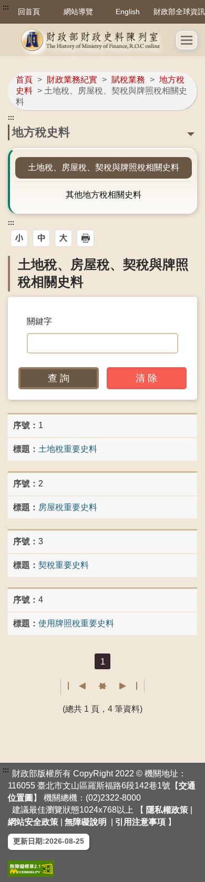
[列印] (85, 238)
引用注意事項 (140, 821)
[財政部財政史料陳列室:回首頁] (92, 40)
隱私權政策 (167, 809)
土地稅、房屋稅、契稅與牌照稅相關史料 (103, 167)
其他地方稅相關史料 (103, 194)
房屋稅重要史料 (67, 507)
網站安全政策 (33, 821)
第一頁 (77, 686)
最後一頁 (128, 686)
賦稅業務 (128, 79)
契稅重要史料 (63, 565)
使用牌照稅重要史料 (76, 623)
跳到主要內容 (28, 7)
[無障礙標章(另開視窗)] (31, 868)
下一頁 (108, 686)
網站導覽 (78, 11)
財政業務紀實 (72, 79)
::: (6, 7)
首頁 (24, 79)
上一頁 (96, 686)
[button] (186, 40)
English (128, 11)
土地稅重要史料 (67, 448)
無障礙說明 (86, 821)
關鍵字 (39, 321)
